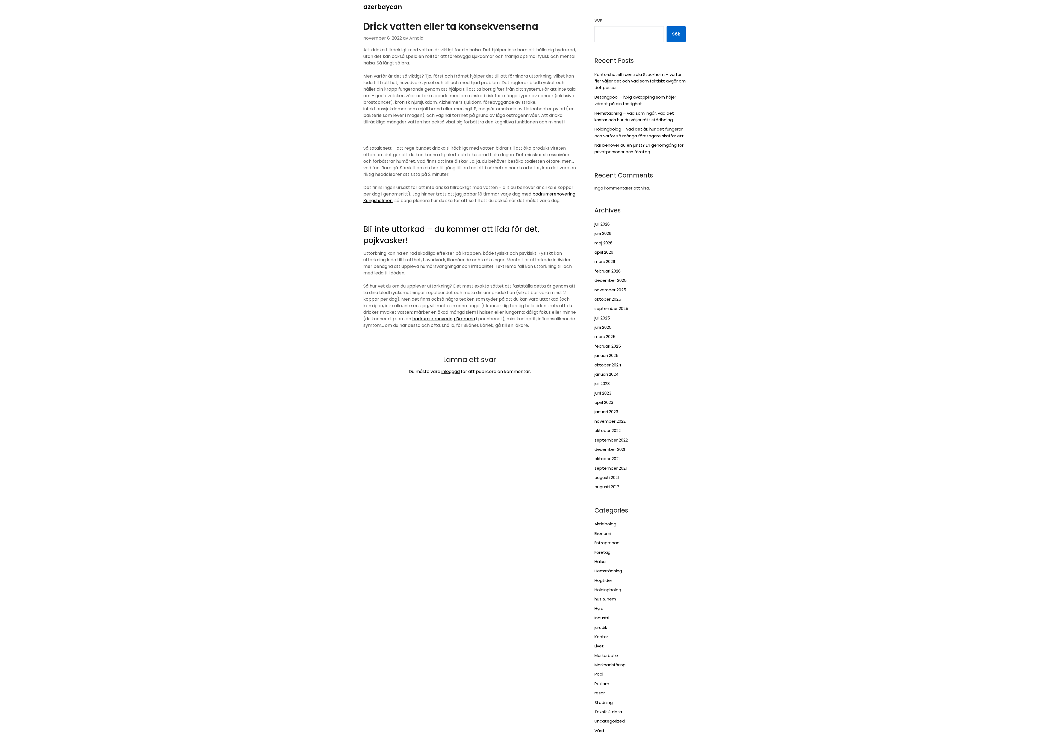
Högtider (603, 580)
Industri (601, 618)
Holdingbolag (607, 590)
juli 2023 (602, 383)
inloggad (450, 371)
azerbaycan (382, 7)
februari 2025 (607, 346)
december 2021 (609, 449)
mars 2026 (604, 261)
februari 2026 (607, 271)
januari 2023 (606, 412)
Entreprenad (607, 543)
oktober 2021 (607, 458)
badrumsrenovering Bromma (443, 319)
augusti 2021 (606, 477)
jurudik (600, 627)
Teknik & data (608, 712)
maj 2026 (603, 243)
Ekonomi (602, 533)
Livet (599, 646)
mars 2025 (604, 336)
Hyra (598, 608)
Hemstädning (608, 571)
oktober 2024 (607, 365)
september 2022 (611, 440)
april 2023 (603, 402)
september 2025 (611, 308)
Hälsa (600, 561)
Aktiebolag (605, 524)
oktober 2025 (607, 299)
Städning (603, 702)
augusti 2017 (606, 487)
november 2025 (610, 290)
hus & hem (605, 599)
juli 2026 (602, 224)
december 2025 (610, 280)
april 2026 (603, 252)
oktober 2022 (607, 430)
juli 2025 (602, 318)
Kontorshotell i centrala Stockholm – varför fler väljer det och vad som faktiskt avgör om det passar (640, 81)
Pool (598, 674)
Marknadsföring (610, 665)
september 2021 (610, 468)
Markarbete (606, 655)
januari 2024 (606, 374)
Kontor (601, 637)
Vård (599, 730)
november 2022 (610, 421)
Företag (602, 552)
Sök (598, 20)
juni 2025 (603, 327)
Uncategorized (609, 721)
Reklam (601, 683)
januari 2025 (606, 355)
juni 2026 (602, 233)
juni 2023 (602, 393)
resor (599, 693)
